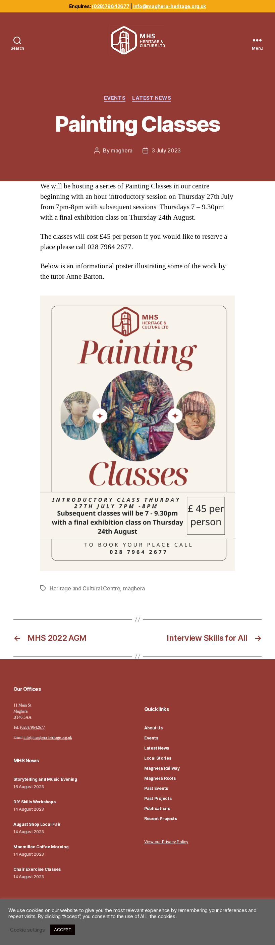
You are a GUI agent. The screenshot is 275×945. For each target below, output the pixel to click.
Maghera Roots (160, 778)
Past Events (156, 788)
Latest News (151, 98)
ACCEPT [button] (62, 929)
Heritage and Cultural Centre (85, 588)
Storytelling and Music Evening (45, 779)
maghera (121, 150)
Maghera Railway (162, 768)
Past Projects (158, 798)
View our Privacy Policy (166, 841)
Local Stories (157, 758)
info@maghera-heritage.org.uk (169, 6)
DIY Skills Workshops (34, 801)
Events (114, 98)
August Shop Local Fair (37, 824)
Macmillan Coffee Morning (41, 846)
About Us (153, 727)
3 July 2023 (166, 150)
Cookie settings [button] (27, 930)
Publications (157, 808)
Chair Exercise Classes (37, 869)
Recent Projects (160, 818)
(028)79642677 (110, 6)
